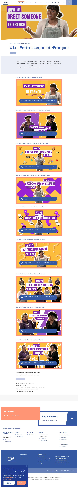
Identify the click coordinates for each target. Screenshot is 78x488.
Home (11, 43)
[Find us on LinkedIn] (15, 415)
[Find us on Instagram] (5, 415)
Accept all (20, 483)
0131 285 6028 (20, 436)
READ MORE (20, 378)
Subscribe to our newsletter (48, 420)
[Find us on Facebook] (7, 415)
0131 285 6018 (44, 440)
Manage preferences (8, 483)
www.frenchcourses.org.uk (33, 375)
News (15, 43)
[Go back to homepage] (5, 2)
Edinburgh (69, 3)
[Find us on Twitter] (10, 415)
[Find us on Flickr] (18, 415)
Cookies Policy (9, 477)
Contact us (7, 439)
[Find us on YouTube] (12, 415)
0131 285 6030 (8, 441)
